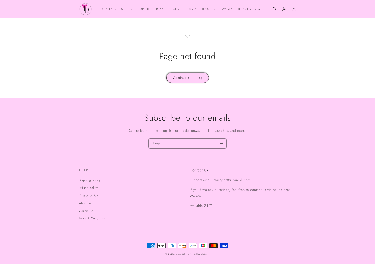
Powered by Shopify (198, 254)
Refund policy (88, 187)
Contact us (86, 211)
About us (85, 203)
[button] (108, 8)
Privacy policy (88, 195)
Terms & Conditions (92, 218)
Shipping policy (89, 180)
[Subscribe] (221, 143)
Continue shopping (187, 77)
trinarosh (181, 254)
